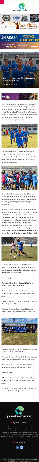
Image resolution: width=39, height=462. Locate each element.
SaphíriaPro (27, 461)
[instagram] (21, 447)
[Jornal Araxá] (22, 2)
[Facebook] (17, 447)
